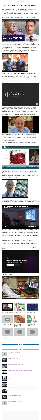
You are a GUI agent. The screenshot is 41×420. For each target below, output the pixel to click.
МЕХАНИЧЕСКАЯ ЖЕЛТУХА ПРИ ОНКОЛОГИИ (16, 401)
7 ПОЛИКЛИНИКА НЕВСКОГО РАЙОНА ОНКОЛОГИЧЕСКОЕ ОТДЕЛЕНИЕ (20, 370)
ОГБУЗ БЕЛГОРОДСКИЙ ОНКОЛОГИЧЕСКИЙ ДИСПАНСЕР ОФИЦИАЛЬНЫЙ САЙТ (21, 389)
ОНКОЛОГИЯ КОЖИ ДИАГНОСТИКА (14, 352)
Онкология (20, 1)
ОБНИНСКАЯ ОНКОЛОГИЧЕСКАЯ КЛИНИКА (15, 364)
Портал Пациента (20, 417)
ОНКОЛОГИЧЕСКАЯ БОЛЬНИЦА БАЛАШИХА (15, 382)
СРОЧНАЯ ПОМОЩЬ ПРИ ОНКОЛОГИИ (14, 395)
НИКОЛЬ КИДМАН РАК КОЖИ (13, 358)
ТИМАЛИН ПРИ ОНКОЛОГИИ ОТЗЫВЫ (14, 376)
